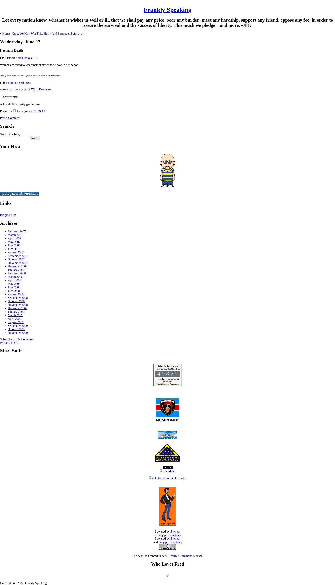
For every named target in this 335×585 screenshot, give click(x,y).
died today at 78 (27, 58)
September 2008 (18, 297)
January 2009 (16, 311)
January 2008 (16, 269)
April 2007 (14, 238)
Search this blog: (10, 134)
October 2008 (16, 301)
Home (6, 33)
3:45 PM (29, 89)
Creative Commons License (185, 555)
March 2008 (15, 276)
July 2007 (14, 248)
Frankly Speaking (167, 9)
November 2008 (18, 304)
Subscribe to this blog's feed (17, 339)
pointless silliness (20, 82)
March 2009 (15, 315)
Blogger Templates (169, 535)
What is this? (9, 342)
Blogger (175, 531)
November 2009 (18, 332)
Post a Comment (10, 118)
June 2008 (14, 287)
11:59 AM (40, 111)
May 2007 (14, 242)
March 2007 (15, 235)
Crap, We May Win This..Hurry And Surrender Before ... (47, 33)
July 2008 (14, 290)
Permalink (45, 89)
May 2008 (14, 283)
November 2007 (18, 262)
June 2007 (14, 245)
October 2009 (16, 329)
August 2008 (16, 294)
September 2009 (18, 325)
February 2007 (17, 231)
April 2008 (14, 280)
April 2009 (14, 318)
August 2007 (16, 252)
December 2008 (17, 308)
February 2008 (17, 273)
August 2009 (16, 322)
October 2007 (16, 259)
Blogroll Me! (8, 215)
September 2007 (18, 255)
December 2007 (17, 266)
